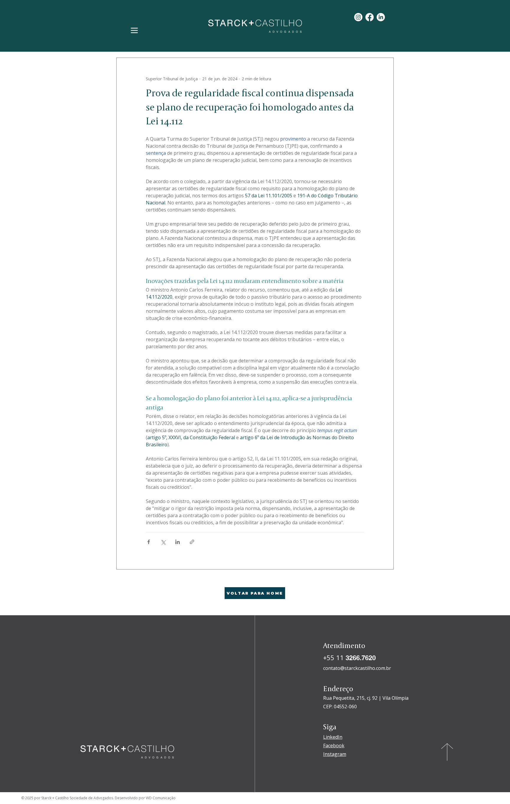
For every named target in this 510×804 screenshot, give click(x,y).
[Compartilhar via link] (192, 542)
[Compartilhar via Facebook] (148, 542)
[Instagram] (358, 17)
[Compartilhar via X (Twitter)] (163, 542)
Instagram (334, 754)
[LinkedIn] (381, 17)
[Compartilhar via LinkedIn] (177, 542)
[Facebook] (369, 17)
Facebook (333, 745)
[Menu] (134, 30)
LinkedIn (332, 737)
